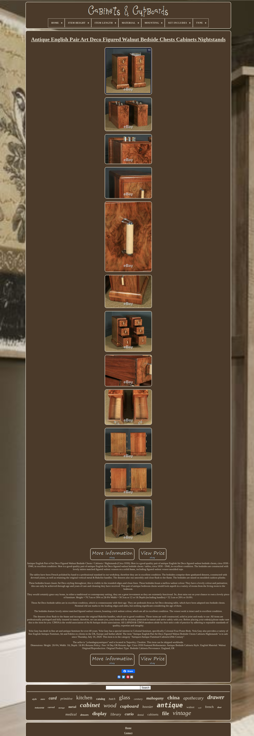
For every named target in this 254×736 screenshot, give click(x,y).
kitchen (84, 697)
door (219, 707)
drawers (84, 714)
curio (129, 714)
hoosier (147, 707)
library (115, 714)
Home (128, 728)
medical (71, 714)
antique (170, 705)
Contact (128, 733)
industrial (39, 708)
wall (199, 708)
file (165, 713)
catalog (100, 698)
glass (124, 697)
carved (51, 707)
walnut (190, 707)
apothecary (193, 698)
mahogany (155, 698)
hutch (112, 698)
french (209, 707)
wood (110, 705)
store (43, 699)
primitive (66, 698)
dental (140, 714)
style (34, 699)
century (138, 698)
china (173, 697)
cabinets (152, 714)
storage (61, 708)
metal (72, 707)
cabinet (90, 705)
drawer (215, 697)
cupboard (129, 706)
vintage (182, 713)
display (99, 713)
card (53, 698)
